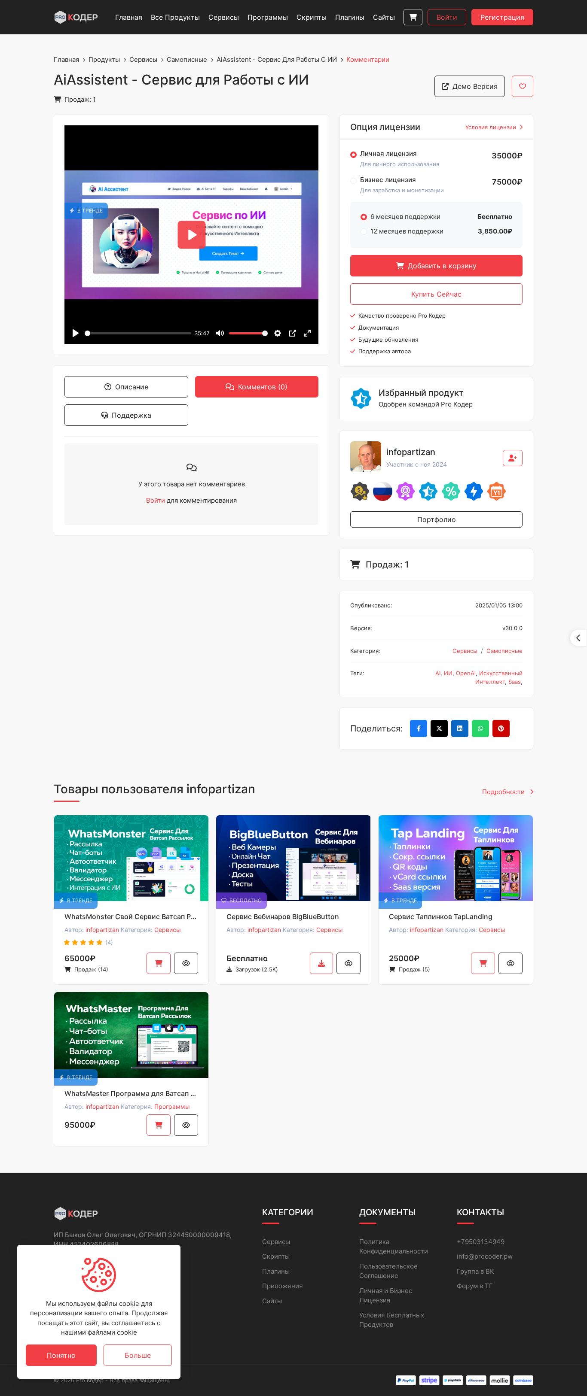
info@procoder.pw (485, 1256)
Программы (172, 1106)
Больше (138, 1355)
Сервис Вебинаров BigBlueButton (282, 916)
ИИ (448, 673)
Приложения (282, 1286)
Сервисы (143, 59)
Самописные (187, 59)
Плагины (276, 1271)
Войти (447, 17)
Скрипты (276, 1256)
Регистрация (502, 17)
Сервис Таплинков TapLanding (440, 916)
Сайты (272, 1301)
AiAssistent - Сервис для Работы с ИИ (277, 59)
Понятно (61, 1355)
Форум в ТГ (475, 1286)
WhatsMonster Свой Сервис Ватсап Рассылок (131, 916)
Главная (66, 59)
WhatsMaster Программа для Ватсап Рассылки (131, 1093)
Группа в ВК (475, 1271)
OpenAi (466, 673)
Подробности (504, 792)
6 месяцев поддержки (405, 216)
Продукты (104, 59)
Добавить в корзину (441, 265)
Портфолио (436, 519)
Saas (514, 681)
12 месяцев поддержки (406, 231)
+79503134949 (480, 1242)
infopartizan (102, 929)
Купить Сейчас (436, 294)
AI (437, 673)
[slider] (138, 333)
